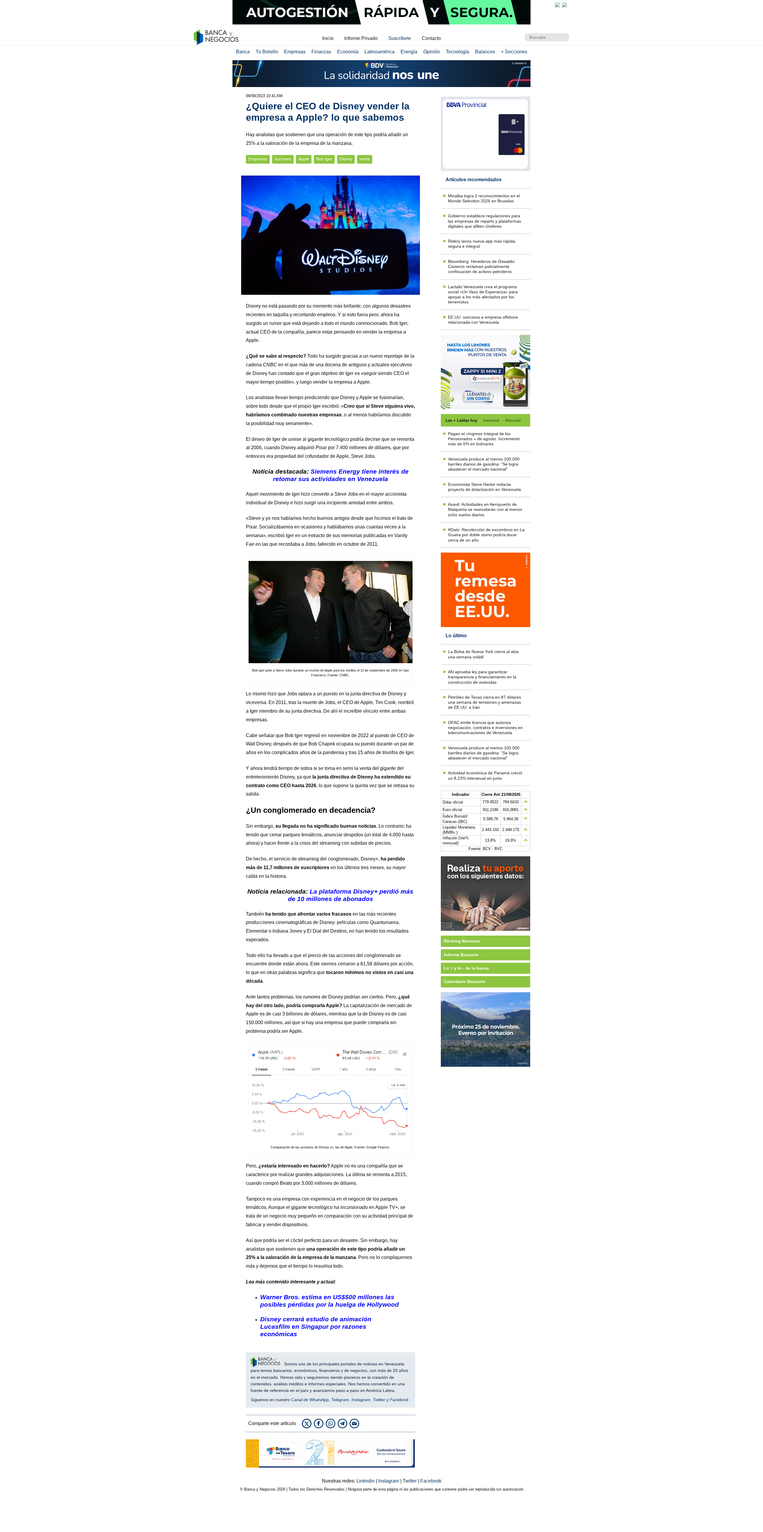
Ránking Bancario (462, 941)
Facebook (399, 1399)
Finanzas (321, 51)
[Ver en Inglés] (557, 4)
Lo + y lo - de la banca (466, 968)
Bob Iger (324, 159)
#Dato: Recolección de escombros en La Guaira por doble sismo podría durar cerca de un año (486, 534)
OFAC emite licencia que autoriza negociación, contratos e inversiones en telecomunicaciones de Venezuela (485, 727)
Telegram (340, 1399)
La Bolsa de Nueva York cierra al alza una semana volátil (483, 654)
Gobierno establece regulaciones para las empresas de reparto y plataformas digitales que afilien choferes (484, 221)
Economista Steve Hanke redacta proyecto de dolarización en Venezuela (484, 487)
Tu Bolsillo (267, 51)
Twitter (379, 1399)
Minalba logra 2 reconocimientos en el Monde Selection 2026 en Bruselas (484, 198)
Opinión (431, 51)
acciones (283, 159)
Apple (303, 159)
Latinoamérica (380, 51)
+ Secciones (514, 51)
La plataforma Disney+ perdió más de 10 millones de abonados (351, 895)
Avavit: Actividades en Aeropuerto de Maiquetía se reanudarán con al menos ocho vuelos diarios (485, 509)
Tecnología (457, 51)
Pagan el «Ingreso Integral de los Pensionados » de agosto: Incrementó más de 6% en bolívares (484, 438)
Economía (348, 51)
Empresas (294, 51)
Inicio (328, 38)
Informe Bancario (461, 954)
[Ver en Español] (564, 4)
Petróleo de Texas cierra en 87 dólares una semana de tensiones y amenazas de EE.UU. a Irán (484, 702)
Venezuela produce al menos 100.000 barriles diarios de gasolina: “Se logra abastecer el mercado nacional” (483, 464)
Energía (409, 51)
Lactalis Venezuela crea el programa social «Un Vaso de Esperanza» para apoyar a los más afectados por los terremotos (483, 294)
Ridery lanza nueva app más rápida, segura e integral (482, 244)
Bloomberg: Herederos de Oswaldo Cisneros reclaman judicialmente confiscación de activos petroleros (481, 266)
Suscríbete (399, 38)
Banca (243, 51)
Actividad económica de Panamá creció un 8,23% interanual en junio (485, 775)
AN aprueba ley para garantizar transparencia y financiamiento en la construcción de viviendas (482, 677)
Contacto (431, 38)
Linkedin (366, 1480)
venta (364, 159)
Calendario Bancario (464, 981)
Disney (345, 159)
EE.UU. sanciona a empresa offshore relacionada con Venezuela (483, 320)
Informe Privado (361, 38)
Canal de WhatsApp (310, 1399)
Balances (485, 51)
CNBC (270, 364)
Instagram (360, 1399)
